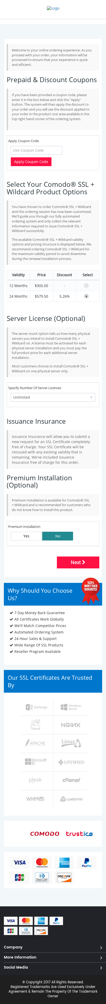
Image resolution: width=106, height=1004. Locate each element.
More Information (20, 957)
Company (13, 947)
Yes (26, 536)
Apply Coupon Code (23, 140)
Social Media (16, 967)
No (57, 536)
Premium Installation (24, 526)
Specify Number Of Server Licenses (34, 387)
